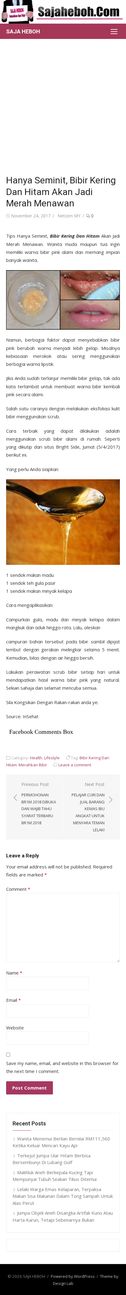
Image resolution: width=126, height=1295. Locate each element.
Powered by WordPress (73, 1276)
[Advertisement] (63, 105)
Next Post (88, 806)
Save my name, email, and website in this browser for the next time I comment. (62, 1067)
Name (14, 973)
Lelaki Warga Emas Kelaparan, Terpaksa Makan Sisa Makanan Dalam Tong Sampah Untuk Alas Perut (63, 1196)
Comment (18, 889)
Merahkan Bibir (33, 765)
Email (13, 1000)
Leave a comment (74, 765)
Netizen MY (68, 216)
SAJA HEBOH (23, 31)
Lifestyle (52, 758)
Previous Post (38, 803)
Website (15, 1028)
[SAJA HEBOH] (63, 12)
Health (36, 758)
